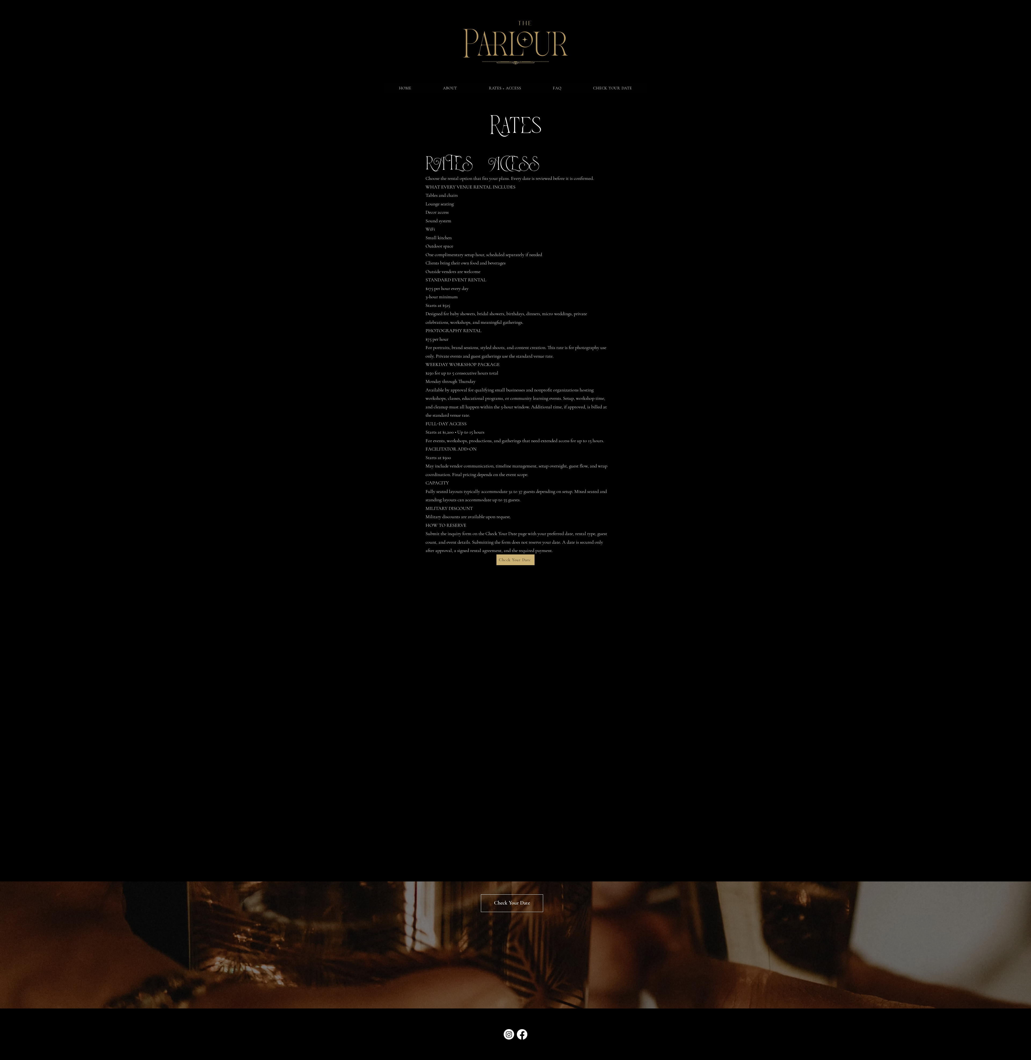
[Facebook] (522, 1034)
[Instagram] (509, 1034)
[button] (450, 88)
